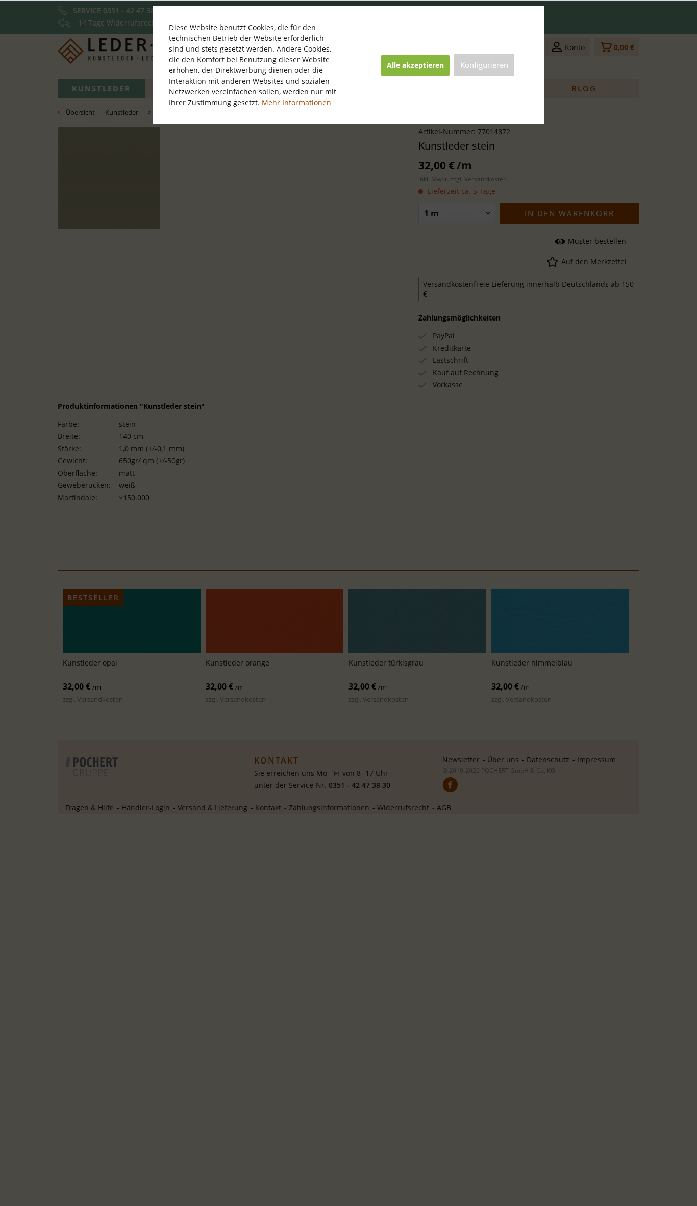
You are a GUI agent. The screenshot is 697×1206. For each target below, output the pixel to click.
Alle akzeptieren (415, 65)
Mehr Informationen (296, 102)
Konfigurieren (484, 65)
